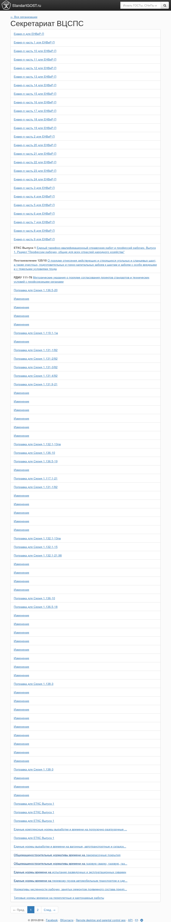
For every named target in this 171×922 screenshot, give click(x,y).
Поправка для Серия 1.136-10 (34, 452)
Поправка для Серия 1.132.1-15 (36, 547)
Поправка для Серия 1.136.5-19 (36, 461)
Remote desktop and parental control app (101, 920)
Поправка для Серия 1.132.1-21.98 (38, 555)
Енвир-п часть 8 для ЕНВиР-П (34, 230)
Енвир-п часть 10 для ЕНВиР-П (35, 51)
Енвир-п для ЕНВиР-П (29, 34)
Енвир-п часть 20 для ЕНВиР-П (35, 145)
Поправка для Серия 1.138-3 (33, 684)
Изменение (21, 298)
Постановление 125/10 (30, 260)
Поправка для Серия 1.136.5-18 (36, 607)
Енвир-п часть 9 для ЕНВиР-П (34, 239)
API (130, 920)
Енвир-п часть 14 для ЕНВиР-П (35, 85)
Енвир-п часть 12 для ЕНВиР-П (35, 68)
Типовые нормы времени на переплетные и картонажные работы (59, 897)
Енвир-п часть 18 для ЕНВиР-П (35, 119)
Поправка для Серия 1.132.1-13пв (37, 444)
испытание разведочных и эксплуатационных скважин (70, 872)
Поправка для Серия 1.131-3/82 (36, 367)
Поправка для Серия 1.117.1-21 (36, 478)
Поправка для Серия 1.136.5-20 (36, 290)
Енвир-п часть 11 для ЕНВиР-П (35, 59)
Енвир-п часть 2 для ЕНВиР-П (34, 136)
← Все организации (23, 17)
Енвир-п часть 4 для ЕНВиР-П (34, 196)
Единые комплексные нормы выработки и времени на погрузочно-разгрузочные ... (70, 829)
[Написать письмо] (136, 920)
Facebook (52, 920)
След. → (49, 910)
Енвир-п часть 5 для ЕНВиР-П (34, 205)
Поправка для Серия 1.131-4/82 (36, 375)
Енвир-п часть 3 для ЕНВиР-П (34, 188)
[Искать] (165, 5)
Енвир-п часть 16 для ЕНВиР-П (35, 102)
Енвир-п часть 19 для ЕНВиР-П (35, 128)
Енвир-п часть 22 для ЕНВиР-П (35, 162)
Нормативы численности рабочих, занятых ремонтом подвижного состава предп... (70, 889)
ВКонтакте (66, 920)
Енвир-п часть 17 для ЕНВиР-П (35, 111)
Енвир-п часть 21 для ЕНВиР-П (35, 153)
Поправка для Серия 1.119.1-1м (36, 333)
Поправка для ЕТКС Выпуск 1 (34, 803)
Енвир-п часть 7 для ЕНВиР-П (34, 222)
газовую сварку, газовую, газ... (70, 863)
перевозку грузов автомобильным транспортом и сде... (70, 880)
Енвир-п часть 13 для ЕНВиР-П (35, 76)
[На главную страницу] (6, 5)
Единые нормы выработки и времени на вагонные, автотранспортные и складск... (70, 846)
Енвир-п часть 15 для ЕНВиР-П (35, 93)
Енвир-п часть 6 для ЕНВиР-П (34, 213)
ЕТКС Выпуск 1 (25, 247)
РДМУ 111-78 (23, 277)
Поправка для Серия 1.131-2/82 (36, 358)
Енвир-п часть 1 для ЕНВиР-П (34, 42)
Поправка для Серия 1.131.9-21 (36, 384)
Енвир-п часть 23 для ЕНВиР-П (35, 170)
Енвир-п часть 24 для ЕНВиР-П (35, 179)
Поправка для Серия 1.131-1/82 (36, 350)
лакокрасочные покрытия (67, 855)
